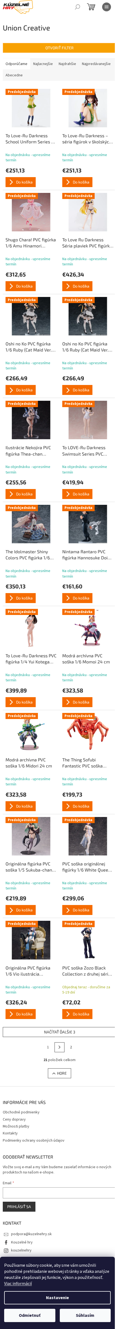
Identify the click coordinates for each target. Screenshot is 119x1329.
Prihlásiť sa (19, 1206)
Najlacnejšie (43, 64)
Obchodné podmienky (21, 1112)
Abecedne (14, 75)
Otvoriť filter (59, 47)
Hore (62, 1073)
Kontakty (10, 1133)
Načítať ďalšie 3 (59, 1032)
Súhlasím (85, 1315)
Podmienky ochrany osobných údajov (33, 1140)
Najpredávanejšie (96, 64)
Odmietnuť (29, 1315)
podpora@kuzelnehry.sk (31, 1234)
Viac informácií (18, 1284)
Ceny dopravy (14, 1119)
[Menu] (106, 6)
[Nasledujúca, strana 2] (59, 1047)
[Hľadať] (77, 6)
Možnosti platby (16, 1126)
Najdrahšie (67, 64)
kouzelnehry (21, 1250)
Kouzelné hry (22, 1242)
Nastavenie (57, 1298)
